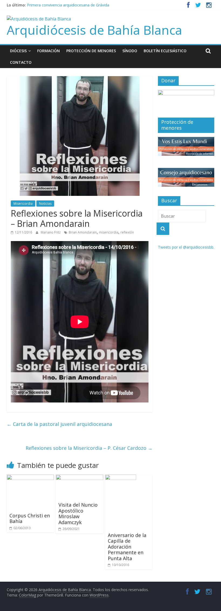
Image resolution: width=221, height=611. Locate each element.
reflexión (127, 232)
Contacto (21, 62)
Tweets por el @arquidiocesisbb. (186, 247)
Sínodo (129, 50)
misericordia (108, 232)
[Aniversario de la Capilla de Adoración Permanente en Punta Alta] (120, 478)
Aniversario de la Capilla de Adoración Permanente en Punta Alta (127, 546)
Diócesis (18, 50)
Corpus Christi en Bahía (29, 518)
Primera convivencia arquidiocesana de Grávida (68, 5)
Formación (48, 50)
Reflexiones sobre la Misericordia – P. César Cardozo (89, 448)
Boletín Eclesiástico (165, 50)
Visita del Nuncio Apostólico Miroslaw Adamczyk (78, 513)
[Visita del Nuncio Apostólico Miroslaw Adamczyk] (79, 478)
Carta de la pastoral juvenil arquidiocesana (59, 424)
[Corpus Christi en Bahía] (30, 478)
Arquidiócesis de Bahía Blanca (94, 30)
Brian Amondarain (83, 232)
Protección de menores (91, 50)
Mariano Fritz (51, 232)
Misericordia (23, 203)
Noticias (45, 203)
